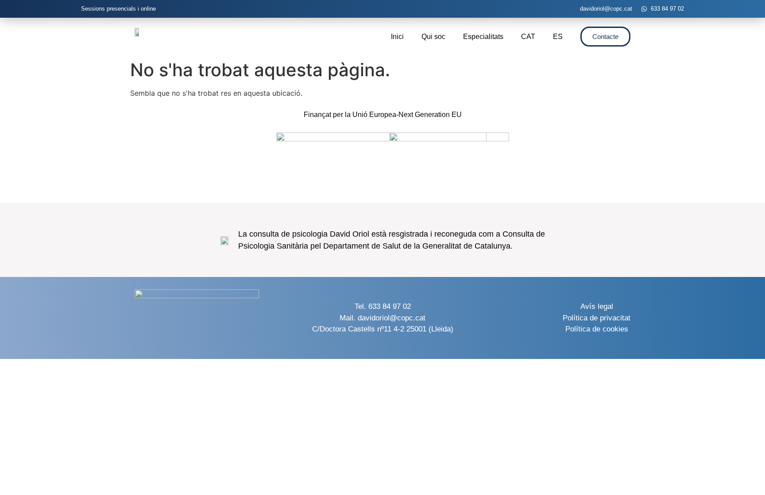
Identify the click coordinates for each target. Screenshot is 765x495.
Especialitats (483, 36)
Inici (397, 36)
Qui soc (433, 36)
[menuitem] (528, 37)
